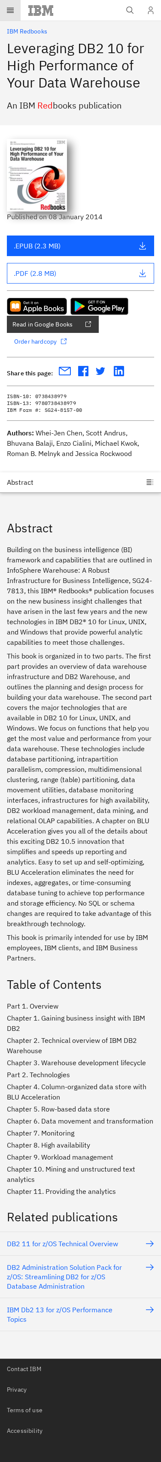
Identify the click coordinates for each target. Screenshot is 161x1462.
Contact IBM (24, 1369)
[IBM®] (41, 10)
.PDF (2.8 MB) (35, 273)
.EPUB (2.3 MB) (37, 246)
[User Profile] (150, 10)
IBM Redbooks (27, 31)
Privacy (17, 1389)
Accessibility (25, 1431)
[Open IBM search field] (130, 10)
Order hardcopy (35, 341)
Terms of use (25, 1410)
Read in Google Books (42, 324)
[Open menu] (10, 10)
